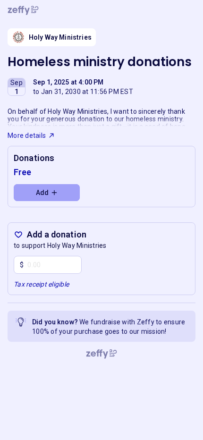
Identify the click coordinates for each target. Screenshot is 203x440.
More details (27, 135)
